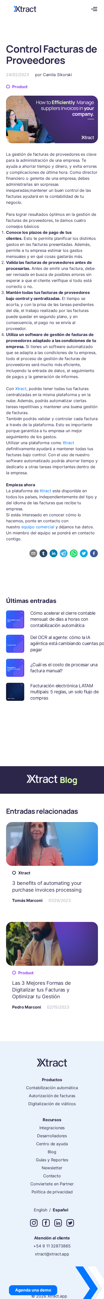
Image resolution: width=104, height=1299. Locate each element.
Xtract (21, 388)
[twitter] (84, 553)
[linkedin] (53, 553)
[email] (33, 553)
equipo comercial (38, 526)
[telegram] (64, 553)
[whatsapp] (74, 553)
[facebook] (94, 553)
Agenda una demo (33, 1289)
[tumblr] (43, 553)
